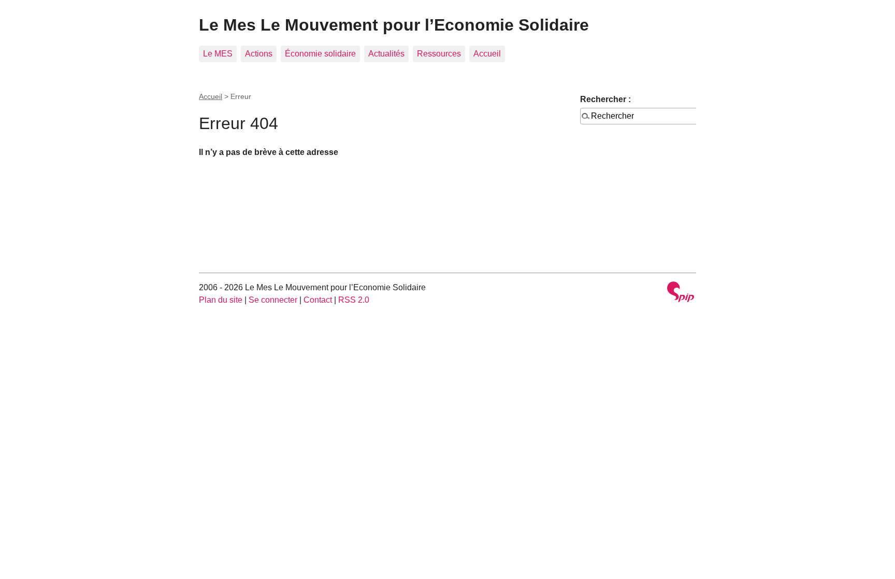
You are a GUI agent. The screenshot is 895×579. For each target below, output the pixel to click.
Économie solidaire (320, 53)
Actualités (386, 53)
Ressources (439, 53)
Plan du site (220, 299)
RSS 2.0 (353, 299)
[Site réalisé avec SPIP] (680, 293)
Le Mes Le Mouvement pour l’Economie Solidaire (394, 25)
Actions (258, 53)
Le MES (218, 53)
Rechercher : (605, 99)
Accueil (487, 53)
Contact (318, 299)
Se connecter (273, 299)
